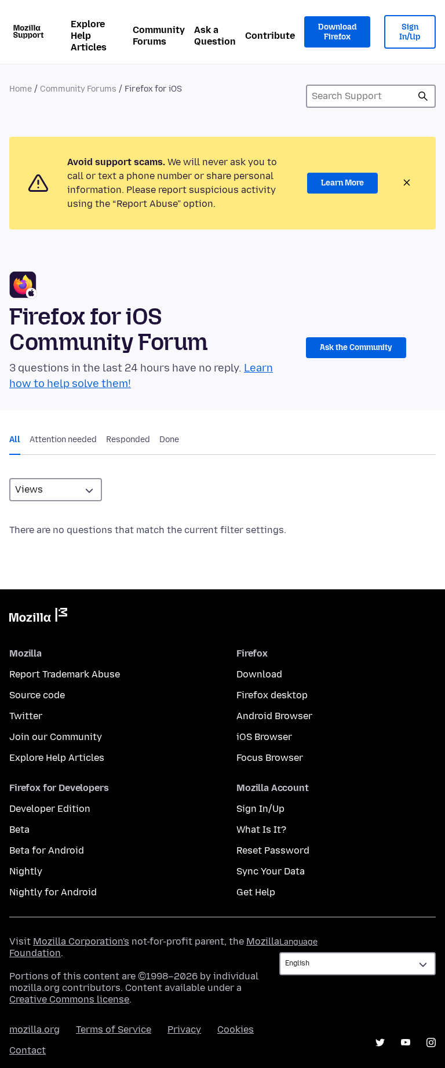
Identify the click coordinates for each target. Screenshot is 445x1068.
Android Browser (274, 715)
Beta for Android (46, 850)
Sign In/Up (410, 32)
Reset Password (272, 850)
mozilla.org (34, 1029)
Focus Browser (269, 757)
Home (20, 89)
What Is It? (261, 829)
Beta (19, 829)
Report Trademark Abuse (64, 674)
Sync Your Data (270, 871)
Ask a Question (215, 35)
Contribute (270, 35)
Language (298, 942)
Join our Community (55, 736)
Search (423, 96)
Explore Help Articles (89, 36)
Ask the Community (356, 347)
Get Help (255, 892)
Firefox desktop (272, 695)
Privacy (184, 1029)
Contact (27, 1050)
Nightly (25, 871)
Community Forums (159, 35)
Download (259, 674)
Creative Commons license (69, 999)
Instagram (431, 1042)
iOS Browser (264, 736)
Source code (37, 695)
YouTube (405, 1042)
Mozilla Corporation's (81, 941)
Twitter (25, 715)
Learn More (342, 183)
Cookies (235, 1029)
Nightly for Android (53, 892)
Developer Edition (49, 808)
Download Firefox (337, 32)
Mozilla (38, 617)
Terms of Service (113, 1029)
